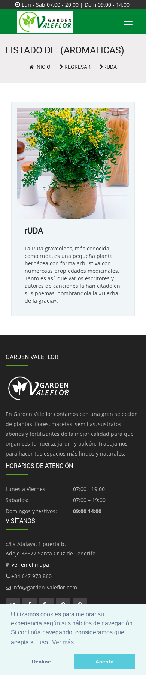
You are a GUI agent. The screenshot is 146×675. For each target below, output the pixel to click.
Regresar (77, 67)
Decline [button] (41, 662)
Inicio (42, 67)
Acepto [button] (104, 662)
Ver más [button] (63, 642)
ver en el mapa (30, 564)
